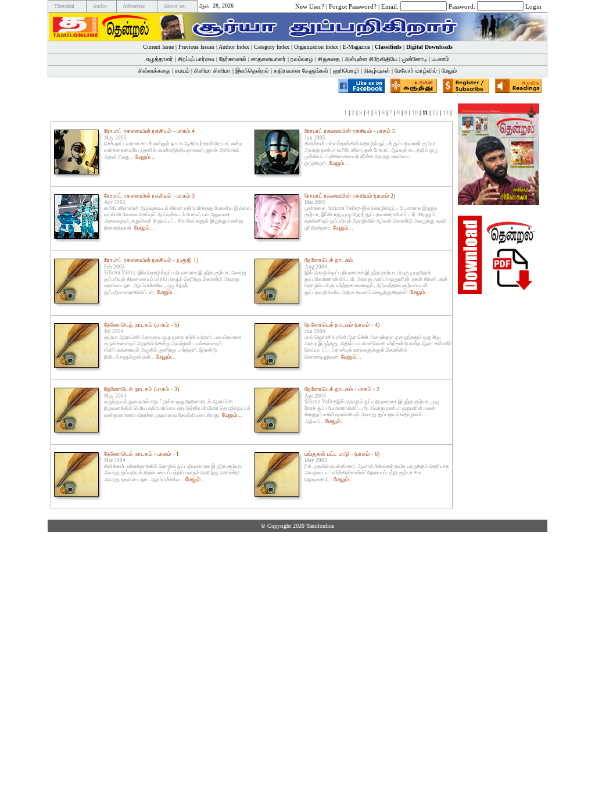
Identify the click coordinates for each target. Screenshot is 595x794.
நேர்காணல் (232, 59)
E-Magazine (356, 47)
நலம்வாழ (302, 59)
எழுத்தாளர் (159, 59)
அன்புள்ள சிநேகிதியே (371, 59)
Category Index (271, 47)
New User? (309, 5)
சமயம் (182, 70)
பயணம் (440, 59)
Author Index (233, 47)
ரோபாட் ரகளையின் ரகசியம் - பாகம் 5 (349, 131)
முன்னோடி (414, 59)
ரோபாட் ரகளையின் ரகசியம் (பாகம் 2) (349, 195)
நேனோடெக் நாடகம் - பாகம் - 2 (341, 389)
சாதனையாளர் (268, 59)
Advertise (134, 6)
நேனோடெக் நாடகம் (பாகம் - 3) (141, 389)
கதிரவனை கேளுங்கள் (301, 70)
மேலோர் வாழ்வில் (416, 70)
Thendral (64, 6)
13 (446, 112)
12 (435, 112)
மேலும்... (145, 156)
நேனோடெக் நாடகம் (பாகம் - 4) (341, 324)
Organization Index (316, 47)
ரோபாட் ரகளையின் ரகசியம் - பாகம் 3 (149, 195)
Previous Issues (196, 47)
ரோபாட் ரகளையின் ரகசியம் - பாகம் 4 (149, 131)
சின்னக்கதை (154, 70)
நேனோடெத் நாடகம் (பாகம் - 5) (141, 324)
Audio (99, 6)
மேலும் (449, 70)
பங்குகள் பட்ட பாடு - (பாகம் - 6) (341, 453)
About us (174, 6)
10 (415, 112)
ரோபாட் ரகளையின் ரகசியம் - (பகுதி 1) (151, 260)
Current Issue (158, 47)
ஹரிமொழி (346, 70)
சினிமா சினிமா (212, 70)
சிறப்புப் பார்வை (196, 59)
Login (533, 5)
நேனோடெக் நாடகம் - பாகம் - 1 (141, 453)
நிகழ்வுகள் (377, 70)
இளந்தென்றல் (252, 70)
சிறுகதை (329, 59)
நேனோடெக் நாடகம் (328, 260)
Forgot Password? (353, 5)
